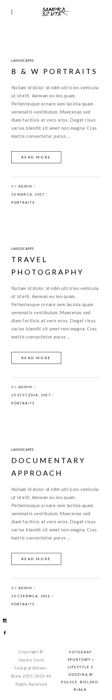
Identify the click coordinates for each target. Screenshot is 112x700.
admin (25, 186)
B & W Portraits (54, 71)
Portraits (23, 202)
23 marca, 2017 (28, 194)
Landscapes (22, 60)
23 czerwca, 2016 (30, 596)
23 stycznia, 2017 (31, 395)
